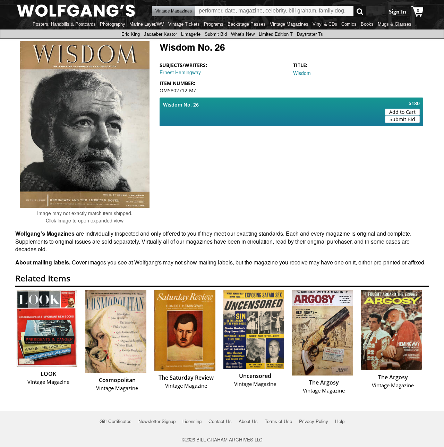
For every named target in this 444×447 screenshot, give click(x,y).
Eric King (130, 34)
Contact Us (220, 421)
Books (367, 24)
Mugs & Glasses (394, 24)
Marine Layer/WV (146, 24)
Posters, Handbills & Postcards (64, 24)
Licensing (192, 421)
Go (359, 11)
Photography (112, 24)
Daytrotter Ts (310, 34)
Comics (349, 24)
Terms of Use (278, 421)
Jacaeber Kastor (160, 34)
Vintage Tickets (184, 24)
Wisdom (302, 72)
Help (339, 421)
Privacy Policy (313, 421)
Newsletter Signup (157, 421)
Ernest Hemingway (180, 72)
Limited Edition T (276, 34)
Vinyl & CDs (325, 24)
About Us (248, 421)
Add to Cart (402, 112)
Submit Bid (216, 34)
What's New (243, 34)
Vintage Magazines (289, 24)
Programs (213, 24)
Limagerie (190, 34)
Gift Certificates (115, 421)
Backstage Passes (247, 24)
